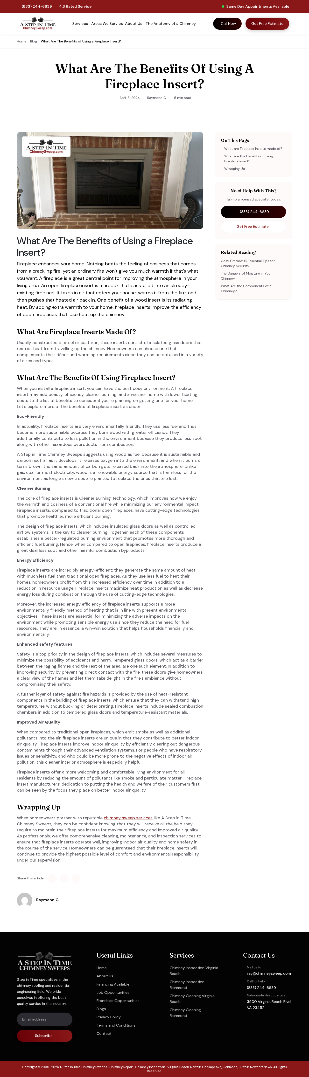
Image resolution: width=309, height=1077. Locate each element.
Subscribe (44, 1035)
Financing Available (113, 984)
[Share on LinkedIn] (76, 878)
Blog (33, 41)
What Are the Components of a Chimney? (246, 288)
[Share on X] (64, 878)
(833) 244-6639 (37, 6)
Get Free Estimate (267, 23)
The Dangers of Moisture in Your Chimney (246, 276)
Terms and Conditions (116, 1025)
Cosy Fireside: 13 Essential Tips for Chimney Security (248, 263)
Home (21, 41)
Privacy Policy (109, 1017)
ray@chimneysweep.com (269, 973)
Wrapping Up (234, 168)
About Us (105, 976)
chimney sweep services (128, 818)
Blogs (101, 1008)
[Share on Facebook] (52, 878)
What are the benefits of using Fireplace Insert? (248, 158)
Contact (104, 1033)
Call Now (228, 23)
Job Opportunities (113, 992)
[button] (80, 24)
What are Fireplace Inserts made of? (253, 148)
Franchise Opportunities (118, 1000)
